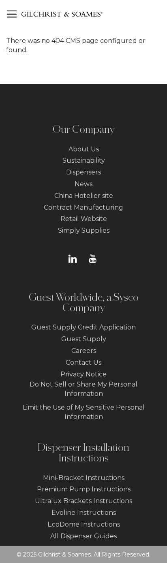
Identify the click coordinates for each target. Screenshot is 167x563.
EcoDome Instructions (83, 524)
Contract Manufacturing (83, 207)
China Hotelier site (83, 196)
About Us (84, 149)
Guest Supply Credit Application (83, 327)
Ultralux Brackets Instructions (83, 501)
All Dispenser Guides (83, 536)
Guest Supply (83, 339)
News (83, 184)
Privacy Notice (83, 374)
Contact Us (83, 362)
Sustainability (83, 160)
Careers (83, 351)
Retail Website (83, 219)
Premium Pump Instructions (84, 489)
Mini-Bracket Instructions (83, 478)
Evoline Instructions (83, 512)
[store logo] (62, 14)
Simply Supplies (83, 230)
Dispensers (83, 172)
